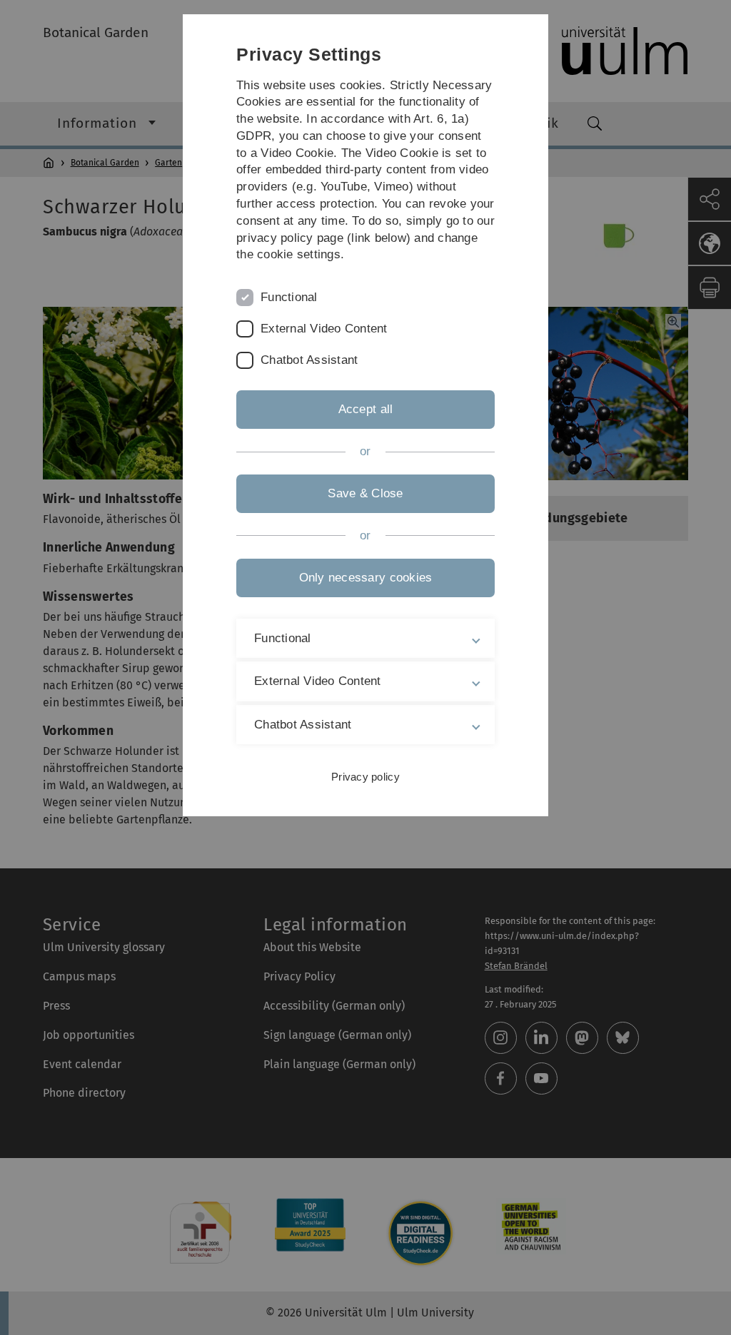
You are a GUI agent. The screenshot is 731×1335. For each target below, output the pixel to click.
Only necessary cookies (366, 577)
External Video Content (324, 328)
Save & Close (365, 493)
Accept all (365, 409)
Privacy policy (365, 777)
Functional (289, 297)
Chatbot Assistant (309, 360)
